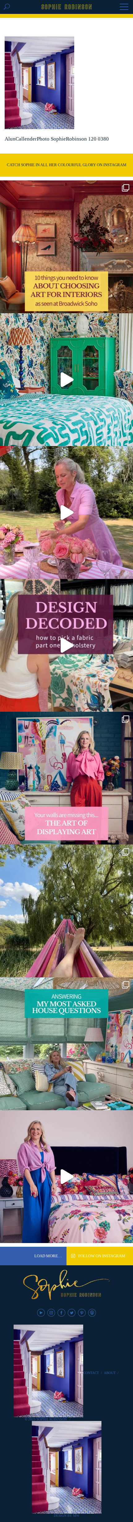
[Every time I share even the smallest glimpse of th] (66, 1043)
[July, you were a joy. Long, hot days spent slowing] (66, 911)
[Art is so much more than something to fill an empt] (66, 778)
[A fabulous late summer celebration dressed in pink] (66, 512)
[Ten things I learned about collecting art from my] (66, 246)
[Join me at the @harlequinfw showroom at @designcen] (66, 645)
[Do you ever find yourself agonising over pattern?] (66, 379)
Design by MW (66, 1515)
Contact (91, 1373)
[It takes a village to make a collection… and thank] (66, 1176)
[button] (124, 7)
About (110, 1373)
